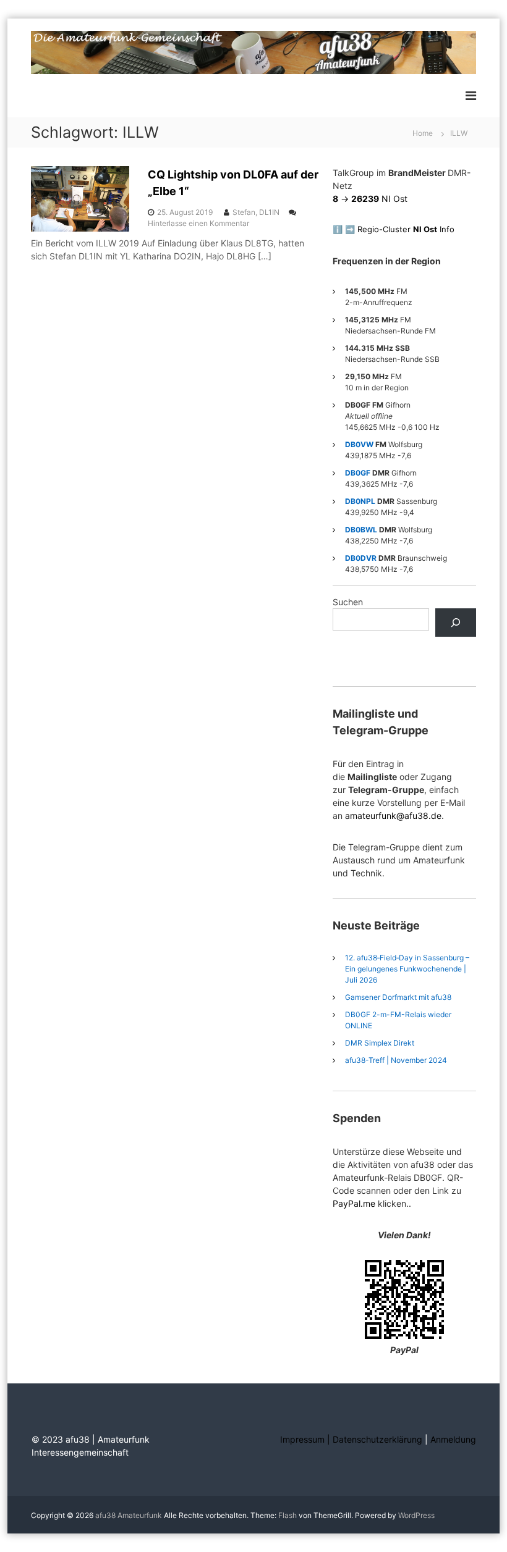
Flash (287, 1515)
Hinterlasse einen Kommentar (198, 223)
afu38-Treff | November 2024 (396, 1060)
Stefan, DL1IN (255, 212)
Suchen (348, 602)
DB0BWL (361, 529)
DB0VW (359, 444)
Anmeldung (453, 1439)
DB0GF (357, 472)
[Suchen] (455, 622)
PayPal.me (354, 1203)
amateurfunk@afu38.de (393, 815)
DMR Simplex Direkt (379, 1042)
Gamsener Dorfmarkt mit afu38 (398, 997)
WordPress (416, 1515)
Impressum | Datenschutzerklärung (352, 1439)
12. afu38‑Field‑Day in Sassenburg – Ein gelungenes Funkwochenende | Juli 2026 (407, 968)
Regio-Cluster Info (405, 229)
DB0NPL (360, 501)
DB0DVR (361, 558)
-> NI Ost (370, 198)
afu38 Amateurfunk (128, 1515)
